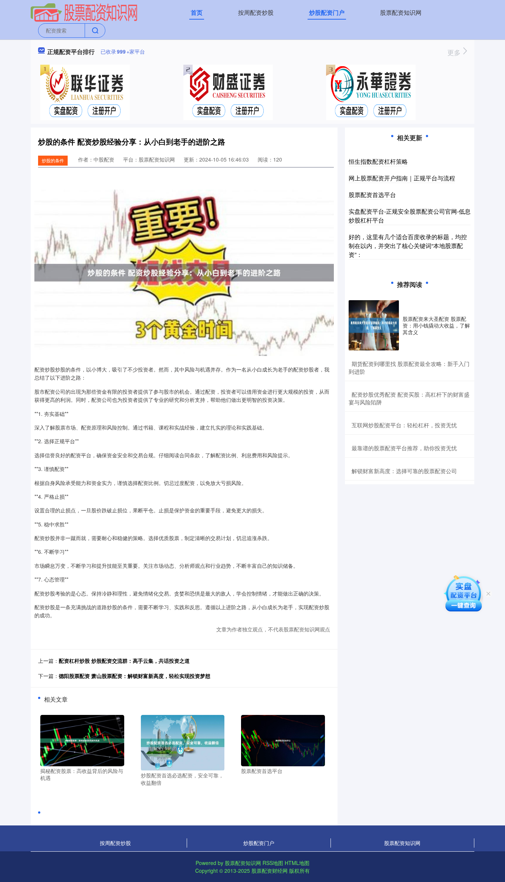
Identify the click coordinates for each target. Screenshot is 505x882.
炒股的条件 (53, 160)
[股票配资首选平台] (283, 739)
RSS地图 (272, 862)
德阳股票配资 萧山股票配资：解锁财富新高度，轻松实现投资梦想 (134, 675)
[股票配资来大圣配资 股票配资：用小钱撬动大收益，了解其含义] (374, 325)
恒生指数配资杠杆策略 (378, 161)
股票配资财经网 (269, 870)
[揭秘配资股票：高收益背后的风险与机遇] (82, 739)
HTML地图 (297, 862)
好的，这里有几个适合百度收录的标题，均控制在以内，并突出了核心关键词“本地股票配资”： (408, 246)
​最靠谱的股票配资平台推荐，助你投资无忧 (404, 448)
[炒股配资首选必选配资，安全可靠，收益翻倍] (183, 742)
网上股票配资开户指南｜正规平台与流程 (402, 178)
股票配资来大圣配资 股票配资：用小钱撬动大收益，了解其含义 (436, 325)
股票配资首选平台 (372, 194)
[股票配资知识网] (84, 12)
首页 (197, 12)
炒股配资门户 (327, 12)
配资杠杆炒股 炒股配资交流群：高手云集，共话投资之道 (124, 660)
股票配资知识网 (400, 12)
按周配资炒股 (256, 12)
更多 (454, 52)
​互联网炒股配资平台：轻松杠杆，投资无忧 (404, 425)
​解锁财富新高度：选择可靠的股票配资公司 (404, 471)
